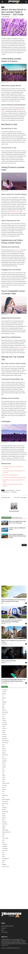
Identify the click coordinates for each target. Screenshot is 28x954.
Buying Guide (5, 712)
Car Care (4, 714)
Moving (4, 817)
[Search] (26, 2)
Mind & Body (5, 811)
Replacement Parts (6, 832)
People (3, 826)
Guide (3, 771)
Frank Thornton (4, 643)
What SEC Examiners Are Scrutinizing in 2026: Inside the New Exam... (13, 600)
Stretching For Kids (5, 497)
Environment (5, 742)
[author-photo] (14, 509)
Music (3, 819)
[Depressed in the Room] (14, 653)
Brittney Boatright (6, 16)
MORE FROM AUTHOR (17, 517)
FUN (3, 756)
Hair (3, 773)
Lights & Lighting (6, 799)
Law (3, 793)
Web (3, 862)
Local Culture (18, 490)
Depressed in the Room (8, 661)
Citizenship (4, 724)
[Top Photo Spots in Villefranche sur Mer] (4, 529)
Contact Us (3, 928)
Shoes (3, 834)
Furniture (4, 758)
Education (4, 736)
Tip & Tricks (4, 850)
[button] (2, 2)
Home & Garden (5, 783)
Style (3, 842)
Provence (17, 250)
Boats (3, 708)
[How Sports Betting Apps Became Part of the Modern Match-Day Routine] (14, 671)
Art (3, 695)
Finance (4, 752)
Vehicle (3, 860)
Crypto (3, 730)
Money (3, 813)
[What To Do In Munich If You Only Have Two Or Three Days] (4, 523)
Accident (4, 691)
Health (3, 775)
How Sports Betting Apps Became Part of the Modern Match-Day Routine (13, 680)
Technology (4, 848)
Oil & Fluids (4, 824)
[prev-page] (2, 541)
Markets (4, 809)
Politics (3, 828)
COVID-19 (4, 728)
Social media (5, 838)
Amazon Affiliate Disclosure (7, 926)
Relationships (5, 830)
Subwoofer (4, 844)
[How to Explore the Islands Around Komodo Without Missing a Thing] (4, 536)
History (3, 777)
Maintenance (5, 803)
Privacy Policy (4, 932)
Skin (3, 836)
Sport (3, 840)
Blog (3, 706)
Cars (3, 716)
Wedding (4, 864)
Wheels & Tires (5, 866)
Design (3, 732)
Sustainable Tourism (5, 491)
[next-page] (4, 541)
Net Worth (4, 821)
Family (3, 746)
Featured (4, 750)
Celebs (3, 718)
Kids (3, 791)
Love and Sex (5, 801)
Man (3, 805)
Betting (3, 698)
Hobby (3, 779)
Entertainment (5, 740)
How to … (4, 787)
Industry (4, 789)
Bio (3, 700)
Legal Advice (5, 795)
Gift (3, 769)
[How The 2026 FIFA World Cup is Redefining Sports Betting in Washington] (14, 612)
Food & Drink (5, 754)
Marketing (4, 807)
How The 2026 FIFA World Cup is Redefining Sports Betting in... (11, 621)
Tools (3, 854)
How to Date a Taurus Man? (20, 497)
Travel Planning (13, 491)
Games (3, 763)
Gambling (4, 761)
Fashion (4, 748)
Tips (3, 852)
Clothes (4, 726)
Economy (4, 734)
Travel (6, 5)
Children (4, 720)
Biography (4, 702)
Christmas (4, 722)
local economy (20, 347)
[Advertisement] (14, 566)
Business (4, 710)
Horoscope (4, 785)
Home (2, 5)
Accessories (4, 689)
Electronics (4, 738)
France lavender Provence (12, 211)
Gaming (4, 765)
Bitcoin (3, 704)
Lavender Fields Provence (9, 490)
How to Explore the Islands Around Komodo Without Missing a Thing (17, 536)
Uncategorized (5, 858)
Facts (3, 744)
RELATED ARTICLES (6, 517)
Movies (3, 815)
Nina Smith (3, 623)
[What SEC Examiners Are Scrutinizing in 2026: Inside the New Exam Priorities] (14, 592)
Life (3, 797)
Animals (4, 693)
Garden (4, 767)
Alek (2, 603)
